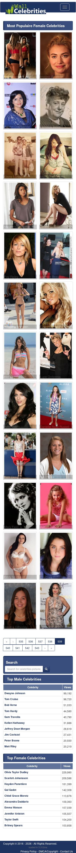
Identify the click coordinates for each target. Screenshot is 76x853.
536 (30, 641)
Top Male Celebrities (24, 679)
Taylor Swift (11, 819)
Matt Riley (10, 746)
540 (8, 648)
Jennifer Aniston (14, 813)
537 (40, 641)
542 (27, 648)
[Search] (46, 669)
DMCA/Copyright (48, 851)
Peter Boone (11, 740)
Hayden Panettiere (15, 784)
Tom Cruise (11, 699)
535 (21, 641)
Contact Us (66, 851)
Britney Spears (13, 825)
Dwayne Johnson (14, 693)
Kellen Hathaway (14, 723)
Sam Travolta (12, 717)
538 (50, 641)
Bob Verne (10, 705)
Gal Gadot (10, 790)
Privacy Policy (28, 851)
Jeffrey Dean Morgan (17, 729)
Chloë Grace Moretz (16, 796)
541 (17, 648)
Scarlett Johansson (16, 778)
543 (37, 648)
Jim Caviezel (12, 734)
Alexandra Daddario (16, 801)
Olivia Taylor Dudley (16, 772)
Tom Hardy (11, 711)
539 (60, 641)
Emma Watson (13, 807)
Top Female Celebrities (26, 757)
